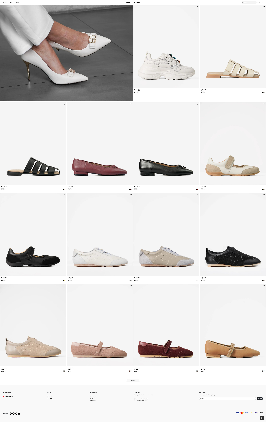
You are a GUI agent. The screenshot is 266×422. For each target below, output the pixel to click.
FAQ (91, 395)
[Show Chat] (262, 418)
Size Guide (92, 398)
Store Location (50, 395)
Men (11, 2)
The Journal (49, 397)
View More (133, 380)
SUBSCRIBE (260, 398)
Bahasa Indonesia (9, 396)
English (6, 394)
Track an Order (93, 397)
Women (17, 2)
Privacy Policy (50, 398)
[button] (197, 92)
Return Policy (93, 400)
